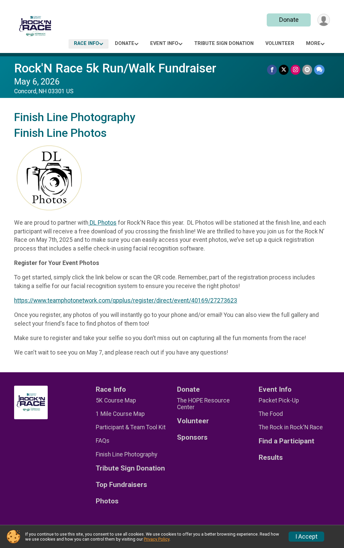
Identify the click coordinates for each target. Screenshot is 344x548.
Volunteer (279, 43)
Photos (107, 501)
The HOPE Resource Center (203, 403)
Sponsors (192, 437)
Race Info (86, 43)
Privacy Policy (156, 539)
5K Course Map (116, 400)
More (313, 43)
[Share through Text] (319, 69)
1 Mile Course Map (120, 413)
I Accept (306, 536)
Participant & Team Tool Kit (131, 427)
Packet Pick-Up (279, 400)
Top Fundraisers (121, 485)
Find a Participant (286, 441)
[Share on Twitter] (284, 69)
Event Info (164, 43)
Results (271, 457)
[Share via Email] (307, 69)
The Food (271, 413)
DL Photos (102, 222)
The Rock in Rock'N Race (291, 427)
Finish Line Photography (126, 454)
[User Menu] (323, 20)
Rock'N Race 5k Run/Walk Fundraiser (115, 68)
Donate (289, 19)
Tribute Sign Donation (224, 43)
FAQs (103, 440)
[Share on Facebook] (272, 69)
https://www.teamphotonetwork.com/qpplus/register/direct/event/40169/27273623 (125, 300)
